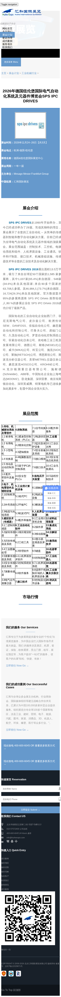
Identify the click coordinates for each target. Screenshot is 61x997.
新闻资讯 (5, 885)
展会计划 (7, 34)
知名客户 (5, 876)
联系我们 (7, 47)
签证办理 (7, 38)
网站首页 (7, 28)
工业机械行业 (29, 73)
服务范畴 (5, 872)
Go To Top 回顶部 (11, 990)
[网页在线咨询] (8, 842)
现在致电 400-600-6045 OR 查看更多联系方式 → (29, 747)
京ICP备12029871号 (14, 966)
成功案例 (7, 41)
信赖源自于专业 (7, 23)
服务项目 (7, 44)
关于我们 (7, 31)
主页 (3, 73)
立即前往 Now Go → (17, 665)
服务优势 (5, 867)
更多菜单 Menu (11, 62)
